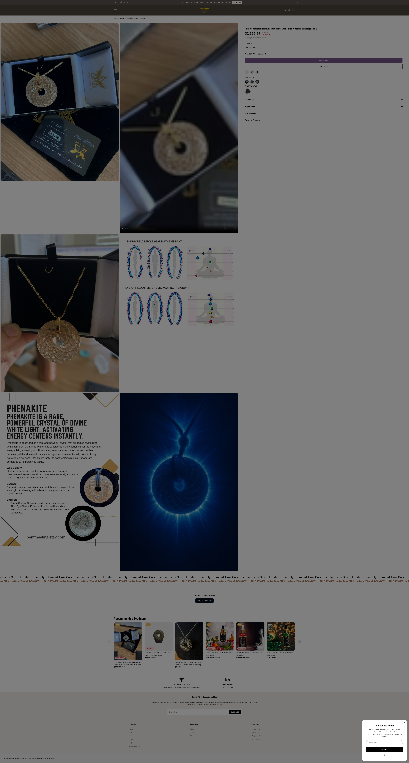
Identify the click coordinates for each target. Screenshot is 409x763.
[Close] (404, 722)
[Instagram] (384, 755)
